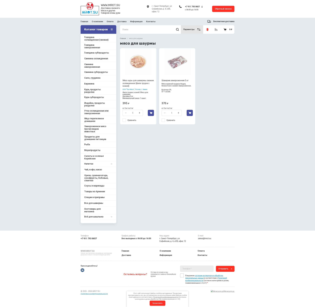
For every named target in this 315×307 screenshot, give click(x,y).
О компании (97, 21)
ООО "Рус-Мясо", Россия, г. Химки (135, 89)
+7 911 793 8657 (192, 6)
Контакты (151, 21)
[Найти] (177, 29)
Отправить (223, 269)
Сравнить (131, 120)
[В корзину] (151, 113)
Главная (84, 21)
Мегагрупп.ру (229, 291)
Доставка (121, 21)
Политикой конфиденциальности (165, 297)
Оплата (110, 21)
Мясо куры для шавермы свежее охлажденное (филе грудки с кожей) (138, 83)
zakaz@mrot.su (204, 238)
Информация (136, 21)
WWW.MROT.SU (110, 5)
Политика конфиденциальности (94, 294)
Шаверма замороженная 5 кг (175, 80)
